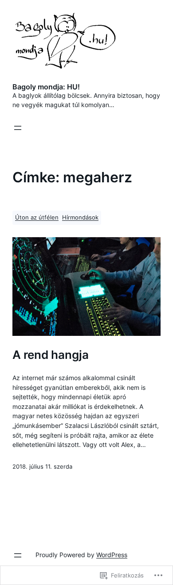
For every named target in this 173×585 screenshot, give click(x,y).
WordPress (111, 554)
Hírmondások (80, 217)
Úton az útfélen (37, 217)
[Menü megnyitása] (17, 128)
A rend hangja (50, 354)
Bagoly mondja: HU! (46, 86)
